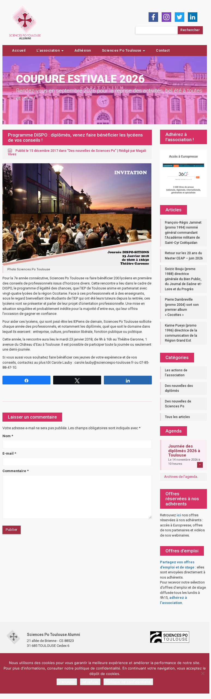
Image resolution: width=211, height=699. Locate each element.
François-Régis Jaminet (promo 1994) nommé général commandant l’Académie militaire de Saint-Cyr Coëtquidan (183, 233)
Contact (163, 50)
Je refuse (90, 682)
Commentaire (15, 471)
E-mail (9, 453)
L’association (49, 50)
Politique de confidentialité (128, 682)
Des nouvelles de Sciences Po (92, 151)
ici (179, 515)
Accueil (19, 50)
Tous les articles (177, 417)
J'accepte (67, 682)
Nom (7, 436)
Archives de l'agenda (180, 477)
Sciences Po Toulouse (122, 50)
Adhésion (82, 50)
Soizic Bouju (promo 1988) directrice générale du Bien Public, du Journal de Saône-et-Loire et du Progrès (183, 279)
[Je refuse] (202, 673)
